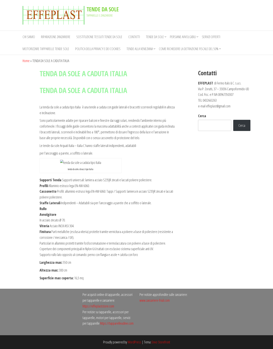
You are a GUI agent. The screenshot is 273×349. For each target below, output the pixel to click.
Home (26, 60)
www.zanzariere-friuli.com (154, 300)
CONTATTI (134, 36)
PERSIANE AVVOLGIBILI (183, 36)
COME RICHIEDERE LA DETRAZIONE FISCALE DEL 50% (188, 48)
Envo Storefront (161, 342)
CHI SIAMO (29, 36)
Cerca (202, 115)
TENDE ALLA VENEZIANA (140, 48)
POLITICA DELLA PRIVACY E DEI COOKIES (98, 48)
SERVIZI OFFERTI (211, 36)
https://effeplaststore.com (98, 306)
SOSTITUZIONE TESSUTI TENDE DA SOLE (99, 36)
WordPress (134, 342)
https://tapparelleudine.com (117, 323)
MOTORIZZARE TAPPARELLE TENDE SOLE (46, 48)
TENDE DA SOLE (103, 9)
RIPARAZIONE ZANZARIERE (55, 36)
